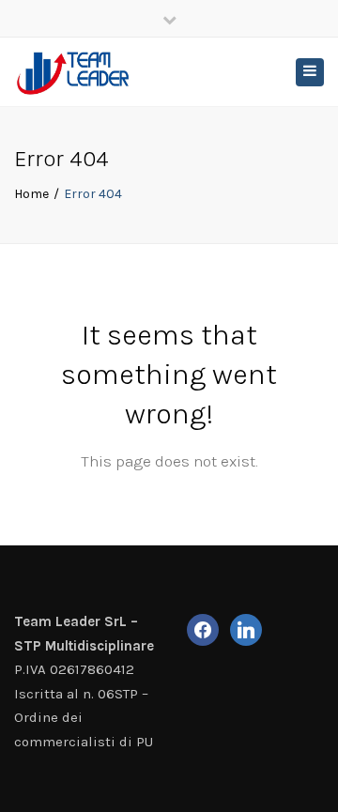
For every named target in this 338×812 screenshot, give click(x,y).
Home (31, 194)
